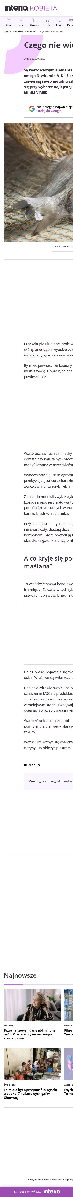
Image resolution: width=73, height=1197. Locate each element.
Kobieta (19, 31)
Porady (31, 31)
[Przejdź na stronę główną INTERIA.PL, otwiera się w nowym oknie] (17, 8)
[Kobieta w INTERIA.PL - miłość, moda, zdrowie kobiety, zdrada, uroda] (43, 8)
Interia (7, 31)
